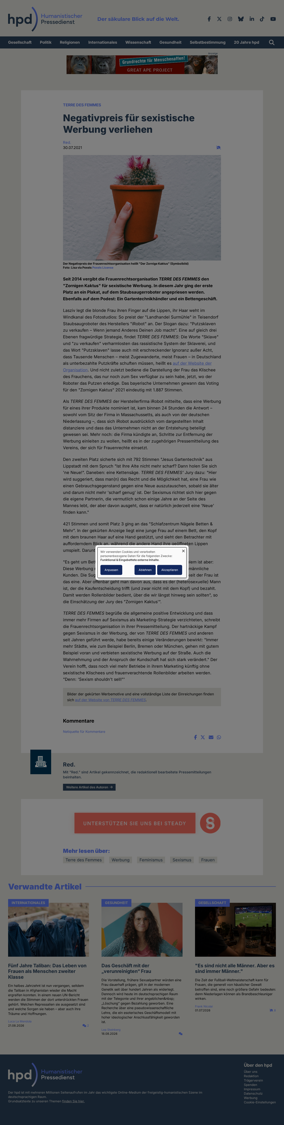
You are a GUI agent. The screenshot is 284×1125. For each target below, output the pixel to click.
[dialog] (142, 562)
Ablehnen (145, 570)
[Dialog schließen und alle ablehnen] (183, 549)
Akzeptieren (169, 570)
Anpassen (111, 570)
